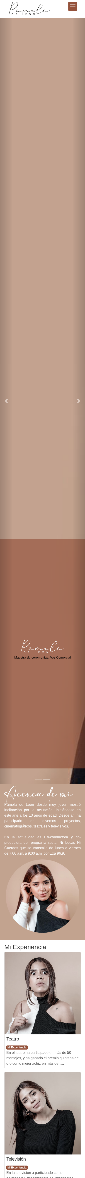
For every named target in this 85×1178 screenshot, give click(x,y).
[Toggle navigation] (72, 6)
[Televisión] (43, 1113)
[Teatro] (43, 993)
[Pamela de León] (36, 6)
